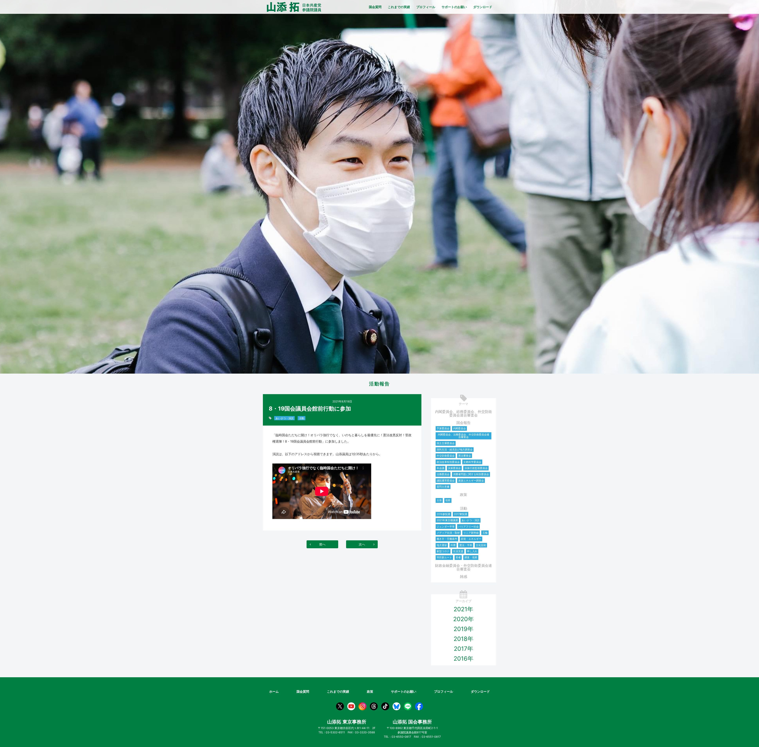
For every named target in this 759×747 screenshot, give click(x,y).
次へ (362, 544)
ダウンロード (482, 7)
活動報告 (379, 384)
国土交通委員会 (446, 443)
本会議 (440, 468)
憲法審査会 (464, 455)
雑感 (463, 577)
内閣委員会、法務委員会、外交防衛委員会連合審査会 (463, 436)
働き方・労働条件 (447, 538)
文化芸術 (481, 545)
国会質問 (375, 7)
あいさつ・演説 (285, 418)
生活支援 (458, 551)
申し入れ (472, 551)
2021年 (463, 609)
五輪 (485, 532)
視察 (447, 500)
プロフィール (425, 7)
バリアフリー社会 (468, 526)
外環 (453, 545)
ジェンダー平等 (446, 526)
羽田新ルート (444, 557)
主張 (439, 500)
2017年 (463, 648)
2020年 (463, 619)
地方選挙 (442, 545)
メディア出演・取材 (448, 532)
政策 (463, 495)
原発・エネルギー (471, 538)
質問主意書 (443, 486)
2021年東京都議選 (447, 520)
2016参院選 (443, 514)
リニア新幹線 (471, 532)
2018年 (463, 638)
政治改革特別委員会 (448, 461)
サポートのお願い (454, 7)
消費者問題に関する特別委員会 (471, 474)
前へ (322, 544)
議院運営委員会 (446, 480)
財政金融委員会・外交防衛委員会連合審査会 (463, 567)
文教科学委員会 (472, 461)
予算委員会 (443, 428)
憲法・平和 (465, 545)
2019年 (463, 628)
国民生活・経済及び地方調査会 (455, 449)
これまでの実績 (399, 7)
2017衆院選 (460, 514)
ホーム (274, 691)
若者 (458, 557)
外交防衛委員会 (446, 455)
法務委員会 (443, 474)
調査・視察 (470, 557)
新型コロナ (443, 551)
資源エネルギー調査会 (471, 480)
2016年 (463, 658)
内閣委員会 (459, 428)
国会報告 (463, 423)
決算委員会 (454, 468)
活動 (301, 418)
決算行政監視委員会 (476, 468)
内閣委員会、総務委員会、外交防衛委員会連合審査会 (463, 413)
